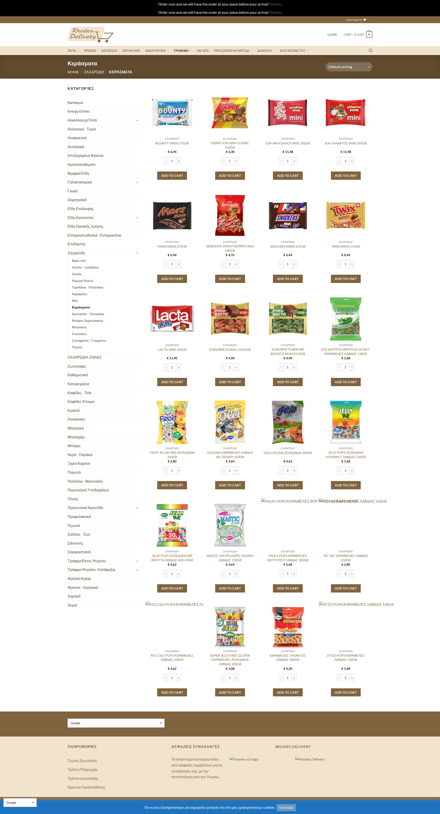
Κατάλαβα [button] (286, 807)
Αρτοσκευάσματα (81, 164)
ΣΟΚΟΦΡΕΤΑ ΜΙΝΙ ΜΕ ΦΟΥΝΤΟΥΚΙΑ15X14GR (287, 351)
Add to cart (172, 175)
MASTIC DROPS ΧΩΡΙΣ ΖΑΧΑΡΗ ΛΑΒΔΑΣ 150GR (230, 558)
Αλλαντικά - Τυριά (82, 129)
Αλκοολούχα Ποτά (82, 120)
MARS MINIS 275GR (172, 246)
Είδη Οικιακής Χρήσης (86, 226)
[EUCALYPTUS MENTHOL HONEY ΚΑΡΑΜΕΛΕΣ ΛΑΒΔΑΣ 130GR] (345, 318)
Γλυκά (72, 191)
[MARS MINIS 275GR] (172, 215)
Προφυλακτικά (79, 516)
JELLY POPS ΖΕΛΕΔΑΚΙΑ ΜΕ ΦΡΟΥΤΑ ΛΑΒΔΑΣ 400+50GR (172, 558)
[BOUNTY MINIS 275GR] (172, 112)
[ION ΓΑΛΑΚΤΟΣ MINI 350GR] (345, 112)
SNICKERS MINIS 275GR (287, 246)
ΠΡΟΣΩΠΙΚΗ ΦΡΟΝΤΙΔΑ (231, 51)
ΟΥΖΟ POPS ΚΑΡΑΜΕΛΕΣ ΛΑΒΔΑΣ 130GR (346, 657)
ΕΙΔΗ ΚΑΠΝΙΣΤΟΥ (293, 51)
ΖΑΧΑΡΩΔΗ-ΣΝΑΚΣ (85, 357)
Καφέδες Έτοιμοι (81, 401)
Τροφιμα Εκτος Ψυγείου (87, 561)
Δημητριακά (77, 199)
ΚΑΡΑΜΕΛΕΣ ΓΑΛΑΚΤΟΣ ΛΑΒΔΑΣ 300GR (288, 657)
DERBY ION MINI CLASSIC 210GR (230, 145)
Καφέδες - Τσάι (79, 392)
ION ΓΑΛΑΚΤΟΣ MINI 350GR (346, 143)
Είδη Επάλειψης (81, 208)
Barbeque (109, 51)
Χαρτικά (74, 596)
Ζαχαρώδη (94, 72)
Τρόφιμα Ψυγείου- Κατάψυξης (92, 569)
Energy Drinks (79, 111)
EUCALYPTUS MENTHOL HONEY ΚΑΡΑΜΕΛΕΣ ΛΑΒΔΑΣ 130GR (346, 351)
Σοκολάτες (79, 334)
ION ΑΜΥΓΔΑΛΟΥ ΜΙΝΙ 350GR (288, 143)
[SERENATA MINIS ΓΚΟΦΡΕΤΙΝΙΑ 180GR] (230, 215)
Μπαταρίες (76, 437)
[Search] (370, 50)
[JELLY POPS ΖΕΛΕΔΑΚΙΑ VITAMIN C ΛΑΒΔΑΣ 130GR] (345, 422)
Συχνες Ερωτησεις (82, 760)
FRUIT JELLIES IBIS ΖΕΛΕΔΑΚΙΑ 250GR (172, 455)
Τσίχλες (77, 347)
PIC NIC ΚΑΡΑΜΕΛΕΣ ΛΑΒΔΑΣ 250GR (346, 558)
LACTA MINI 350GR (172, 350)
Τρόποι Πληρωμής (83, 769)
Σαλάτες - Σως (79, 534)
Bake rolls (79, 261)
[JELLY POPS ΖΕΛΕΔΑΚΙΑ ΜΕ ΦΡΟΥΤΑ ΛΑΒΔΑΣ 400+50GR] (172, 525)
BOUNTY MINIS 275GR (172, 143)
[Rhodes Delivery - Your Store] (90, 35)
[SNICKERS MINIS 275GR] (288, 215)
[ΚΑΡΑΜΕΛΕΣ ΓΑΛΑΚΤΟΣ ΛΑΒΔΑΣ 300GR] (288, 628)
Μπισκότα (79, 327)
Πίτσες (73, 499)
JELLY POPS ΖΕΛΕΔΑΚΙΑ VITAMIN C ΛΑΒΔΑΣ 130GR (346, 455)
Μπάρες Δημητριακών (87, 320)
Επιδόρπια (76, 244)
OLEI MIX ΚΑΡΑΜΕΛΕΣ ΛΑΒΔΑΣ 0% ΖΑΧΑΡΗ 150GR (230, 455)
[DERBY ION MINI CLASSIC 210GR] (230, 112)
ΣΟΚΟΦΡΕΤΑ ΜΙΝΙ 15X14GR (230, 350)
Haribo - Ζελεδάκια (85, 267)
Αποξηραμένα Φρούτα (85, 155)
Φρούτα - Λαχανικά (83, 587)
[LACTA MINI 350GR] (172, 318)
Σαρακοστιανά (79, 552)
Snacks (77, 274)
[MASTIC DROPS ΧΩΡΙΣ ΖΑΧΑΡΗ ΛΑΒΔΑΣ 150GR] (230, 525)
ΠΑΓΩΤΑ (203, 51)
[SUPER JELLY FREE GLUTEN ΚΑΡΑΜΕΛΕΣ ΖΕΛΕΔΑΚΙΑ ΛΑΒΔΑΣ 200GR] (230, 628)
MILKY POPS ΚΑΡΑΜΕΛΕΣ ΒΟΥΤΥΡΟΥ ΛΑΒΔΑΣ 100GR (287, 558)
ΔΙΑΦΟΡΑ (264, 51)
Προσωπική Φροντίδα (85, 507)
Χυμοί (72, 605)
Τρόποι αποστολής (83, 778)
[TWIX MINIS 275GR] (345, 215)
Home (73, 72)
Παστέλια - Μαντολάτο (85, 481)
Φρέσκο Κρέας (79, 578)
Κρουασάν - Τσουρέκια (88, 314)
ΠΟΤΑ (72, 51)
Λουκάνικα (76, 419)
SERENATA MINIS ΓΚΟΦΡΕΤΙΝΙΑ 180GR (230, 248)
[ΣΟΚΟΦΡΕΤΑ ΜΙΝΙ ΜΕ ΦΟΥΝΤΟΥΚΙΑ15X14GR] (288, 318)
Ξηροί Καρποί (79, 463)
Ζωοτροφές (77, 366)
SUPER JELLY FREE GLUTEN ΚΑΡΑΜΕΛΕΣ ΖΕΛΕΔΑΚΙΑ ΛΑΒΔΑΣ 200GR (230, 659)
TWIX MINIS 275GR (346, 246)
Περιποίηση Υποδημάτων (88, 490)
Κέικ (75, 300)
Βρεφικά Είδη (78, 173)
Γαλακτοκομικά (80, 182)
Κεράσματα (81, 307)
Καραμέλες (79, 294)
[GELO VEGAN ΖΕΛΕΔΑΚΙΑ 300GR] (288, 422)
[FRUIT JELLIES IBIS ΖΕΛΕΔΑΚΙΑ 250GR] (172, 422)
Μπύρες (74, 445)
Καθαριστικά (78, 375)
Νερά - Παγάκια (80, 454)
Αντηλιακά (131, 51)
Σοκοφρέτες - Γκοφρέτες (89, 340)
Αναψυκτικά (77, 138)
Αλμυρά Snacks (82, 280)
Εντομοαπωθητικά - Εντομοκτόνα (94, 235)
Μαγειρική (76, 428)
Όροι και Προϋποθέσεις (86, 787)
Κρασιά (74, 410)
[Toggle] (137, 120)
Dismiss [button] (276, 4)
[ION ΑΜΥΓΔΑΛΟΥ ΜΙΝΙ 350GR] (288, 112)
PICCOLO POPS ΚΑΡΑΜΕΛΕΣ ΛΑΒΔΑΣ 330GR (172, 657)
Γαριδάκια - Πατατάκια (87, 287)
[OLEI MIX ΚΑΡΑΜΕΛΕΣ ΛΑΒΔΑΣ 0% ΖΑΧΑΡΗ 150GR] (230, 422)
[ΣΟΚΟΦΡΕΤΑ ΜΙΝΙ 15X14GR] (230, 318)
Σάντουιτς (75, 543)
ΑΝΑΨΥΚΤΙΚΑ (155, 51)
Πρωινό (90, 51)
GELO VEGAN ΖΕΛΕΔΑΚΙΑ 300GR (288, 453)
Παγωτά (74, 472)
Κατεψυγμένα (78, 384)
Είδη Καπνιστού (81, 217)
